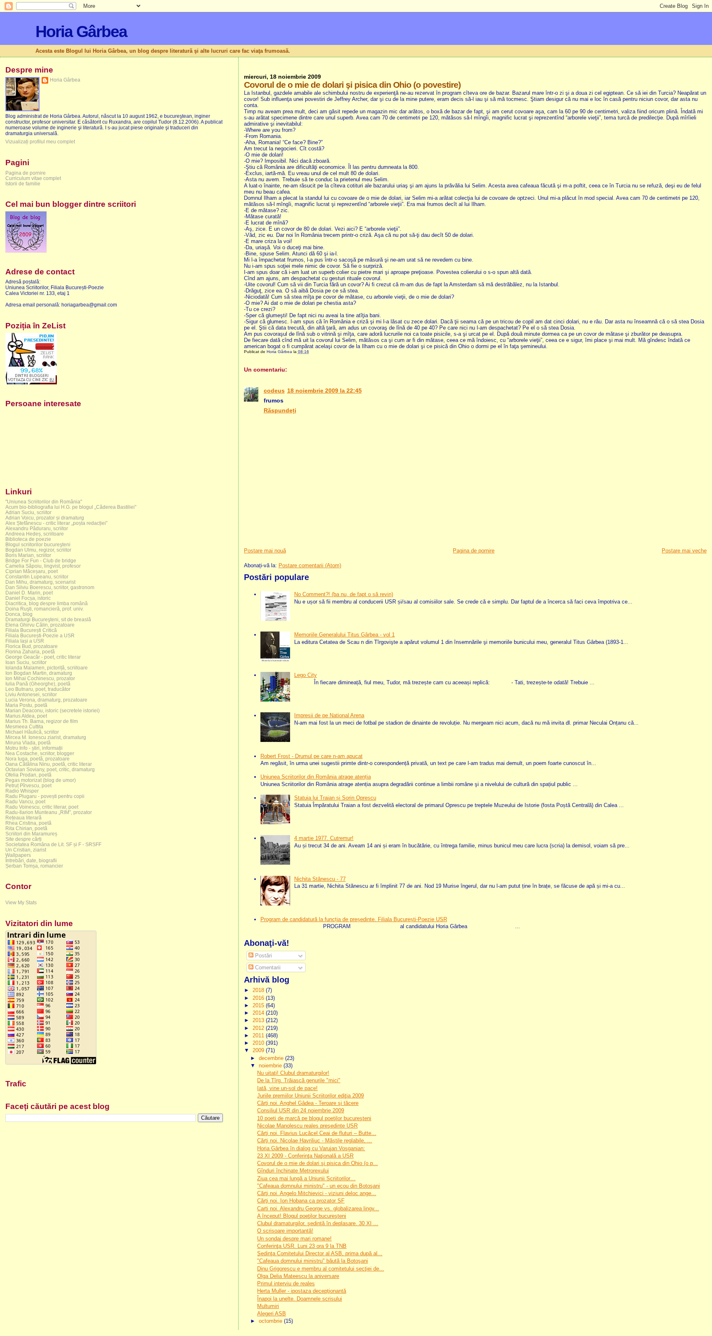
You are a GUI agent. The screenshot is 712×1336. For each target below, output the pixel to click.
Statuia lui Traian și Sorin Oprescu (335, 798)
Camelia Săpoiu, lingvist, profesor (43, 566)
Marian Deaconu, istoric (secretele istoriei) (52, 710)
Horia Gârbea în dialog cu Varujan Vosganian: (311, 1148)
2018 (259, 990)
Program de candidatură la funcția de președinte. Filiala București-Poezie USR (353, 919)
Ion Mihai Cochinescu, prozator (40, 678)
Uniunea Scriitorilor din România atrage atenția (315, 777)
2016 (259, 998)
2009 (259, 1050)
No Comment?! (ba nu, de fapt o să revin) (343, 594)
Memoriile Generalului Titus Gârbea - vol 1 (344, 635)
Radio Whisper (22, 790)
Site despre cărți (23, 839)
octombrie (271, 1321)
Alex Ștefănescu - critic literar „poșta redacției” (56, 523)
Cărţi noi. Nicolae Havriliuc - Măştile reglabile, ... (314, 1140)
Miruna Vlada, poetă (28, 742)
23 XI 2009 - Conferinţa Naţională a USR (305, 1156)
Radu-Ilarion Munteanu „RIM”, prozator (48, 812)
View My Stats (21, 902)
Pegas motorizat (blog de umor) (40, 780)
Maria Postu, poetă (26, 705)
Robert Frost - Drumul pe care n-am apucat (311, 756)
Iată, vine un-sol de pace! (287, 1088)
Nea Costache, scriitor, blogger (39, 753)
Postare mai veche (684, 551)
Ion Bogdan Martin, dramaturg (38, 673)
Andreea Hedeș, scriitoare (34, 533)
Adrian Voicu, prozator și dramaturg (44, 517)
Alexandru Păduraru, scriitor (36, 528)
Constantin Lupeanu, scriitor (36, 576)
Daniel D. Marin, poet (29, 592)
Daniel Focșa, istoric (28, 598)
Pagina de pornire (473, 551)
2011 (259, 1035)
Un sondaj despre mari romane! (294, 1238)
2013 (259, 1020)
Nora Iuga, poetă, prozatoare (37, 758)
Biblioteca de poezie (28, 539)
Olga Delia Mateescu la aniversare (298, 1276)
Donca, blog (19, 614)
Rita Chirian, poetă (26, 828)
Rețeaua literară (23, 817)
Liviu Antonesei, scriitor (31, 694)
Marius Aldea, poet (26, 715)
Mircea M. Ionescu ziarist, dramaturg (45, 737)
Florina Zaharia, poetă (30, 651)
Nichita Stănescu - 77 (320, 879)
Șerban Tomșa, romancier (34, 865)
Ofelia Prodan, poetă (28, 774)
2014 (259, 1013)
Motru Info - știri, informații (34, 748)
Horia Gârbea (81, 31)
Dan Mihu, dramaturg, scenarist (40, 582)
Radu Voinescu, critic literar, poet (41, 807)
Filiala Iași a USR (24, 640)
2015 (259, 1005)
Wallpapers (18, 855)
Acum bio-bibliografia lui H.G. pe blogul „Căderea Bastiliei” (70, 507)
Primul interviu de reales (286, 1283)
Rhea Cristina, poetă (28, 823)
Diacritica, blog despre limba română (46, 603)
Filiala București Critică (31, 630)
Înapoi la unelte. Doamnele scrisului (299, 1299)
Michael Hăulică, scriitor (32, 732)
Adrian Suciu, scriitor (28, 512)
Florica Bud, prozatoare (31, 646)
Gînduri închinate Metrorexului (293, 1171)
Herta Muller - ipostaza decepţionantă (301, 1291)
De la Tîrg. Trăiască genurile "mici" (298, 1080)
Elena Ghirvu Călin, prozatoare (40, 624)
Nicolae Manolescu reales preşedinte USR (307, 1126)
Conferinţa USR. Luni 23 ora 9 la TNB (302, 1246)
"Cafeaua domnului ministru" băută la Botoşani (312, 1261)
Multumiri (268, 1306)
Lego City (305, 675)
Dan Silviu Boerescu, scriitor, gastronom (49, 587)
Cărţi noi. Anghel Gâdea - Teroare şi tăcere (307, 1103)
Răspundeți (280, 410)
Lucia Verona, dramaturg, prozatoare (46, 699)
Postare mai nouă (265, 551)
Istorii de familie (22, 183)
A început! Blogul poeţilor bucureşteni (301, 1216)
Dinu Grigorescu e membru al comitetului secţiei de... (320, 1269)
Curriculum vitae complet (33, 178)
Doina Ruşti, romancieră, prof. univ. (44, 608)
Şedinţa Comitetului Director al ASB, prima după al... (319, 1253)
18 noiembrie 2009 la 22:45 (324, 390)
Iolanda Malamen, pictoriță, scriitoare (46, 667)
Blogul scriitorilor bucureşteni (37, 544)
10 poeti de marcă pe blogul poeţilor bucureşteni (314, 1118)
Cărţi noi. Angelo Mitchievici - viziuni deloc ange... (316, 1193)
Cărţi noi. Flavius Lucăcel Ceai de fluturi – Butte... (316, 1133)
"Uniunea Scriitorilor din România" (43, 501)
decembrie (272, 1058)
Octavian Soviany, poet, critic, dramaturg (50, 769)
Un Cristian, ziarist (25, 849)
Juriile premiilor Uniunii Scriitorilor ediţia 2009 (310, 1096)
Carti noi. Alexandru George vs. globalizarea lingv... (318, 1208)
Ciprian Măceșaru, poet (31, 571)
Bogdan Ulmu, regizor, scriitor (38, 549)
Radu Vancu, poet (25, 801)
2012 (259, 1028)
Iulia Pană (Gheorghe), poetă (37, 683)
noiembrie (271, 1065)
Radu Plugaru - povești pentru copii (44, 796)
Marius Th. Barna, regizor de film (41, 721)
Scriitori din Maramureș (31, 833)
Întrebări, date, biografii (31, 860)
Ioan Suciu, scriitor (26, 662)
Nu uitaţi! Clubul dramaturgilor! (293, 1073)
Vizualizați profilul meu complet (40, 142)
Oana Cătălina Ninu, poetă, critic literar (48, 764)
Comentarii (267, 967)
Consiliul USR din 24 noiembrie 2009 (300, 1110)
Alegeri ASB (271, 1313)
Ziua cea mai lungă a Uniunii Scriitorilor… (306, 1178)
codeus (274, 390)
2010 (259, 1043)
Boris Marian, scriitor (28, 555)
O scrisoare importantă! (285, 1231)
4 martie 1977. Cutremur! (324, 838)
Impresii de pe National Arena (329, 715)
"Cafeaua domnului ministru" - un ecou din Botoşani (318, 1186)
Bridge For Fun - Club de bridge (40, 560)
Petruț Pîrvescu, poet (28, 785)
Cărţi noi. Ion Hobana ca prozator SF (300, 1201)
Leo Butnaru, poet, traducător (37, 689)
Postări (262, 955)
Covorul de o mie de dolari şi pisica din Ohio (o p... (317, 1163)
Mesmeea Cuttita (24, 726)
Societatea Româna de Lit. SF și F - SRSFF (53, 844)
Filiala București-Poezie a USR (40, 635)
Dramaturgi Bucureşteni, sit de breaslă (48, 619)
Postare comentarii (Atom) (310, 565)
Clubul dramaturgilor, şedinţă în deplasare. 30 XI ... (317, 1223)
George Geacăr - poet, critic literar (43, 657)
